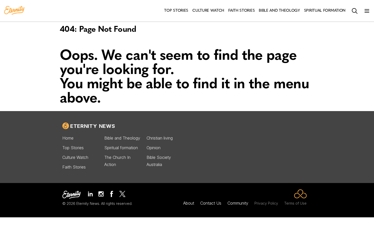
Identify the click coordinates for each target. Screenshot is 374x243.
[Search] (355, 11)
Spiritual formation (121, 147)
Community (237, 203)
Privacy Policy (266, 203)
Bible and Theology (122, 138)
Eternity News (92, 126)
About (188, 203)
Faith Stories (74, 167)
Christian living (160, 138)
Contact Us (210, 203)
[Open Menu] (367, 11)
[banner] (14, 11)
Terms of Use (295, 203)
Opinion (154, 147)
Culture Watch (75, 157)
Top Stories (73, 147)
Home (68, 138)
